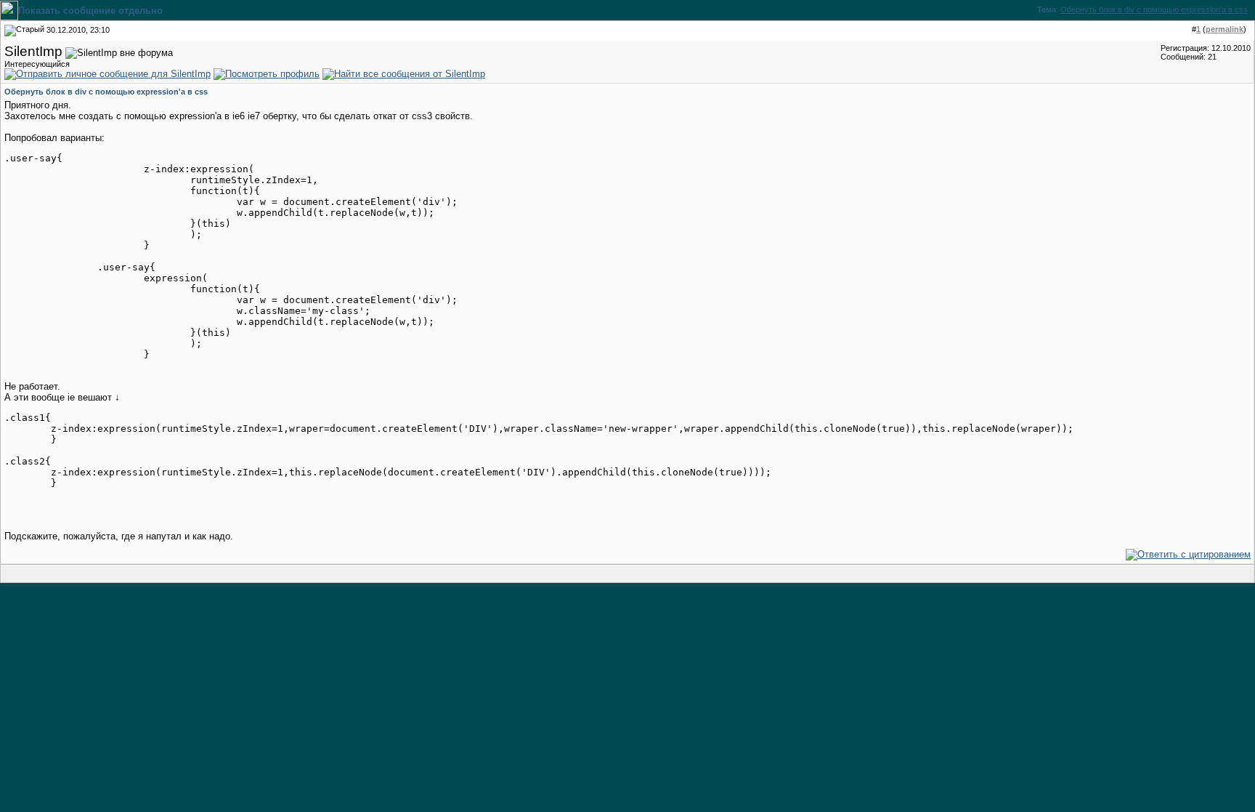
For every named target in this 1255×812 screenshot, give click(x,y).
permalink (1224, 29)
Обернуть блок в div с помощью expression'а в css (1154, 9)
